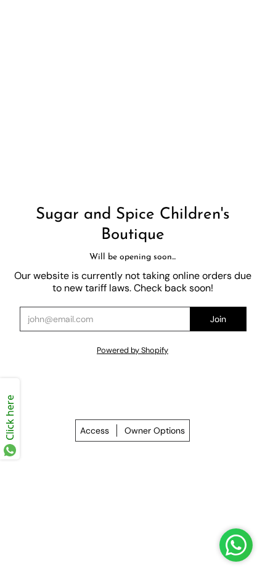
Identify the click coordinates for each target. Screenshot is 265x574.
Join (218, 319)
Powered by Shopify (132, 350)
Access (94, 430)
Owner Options (154, 430)
